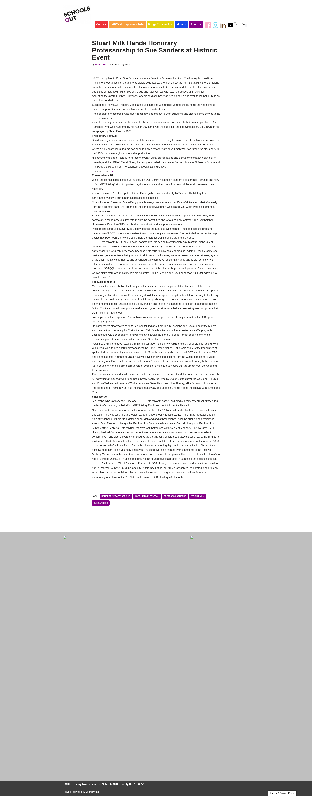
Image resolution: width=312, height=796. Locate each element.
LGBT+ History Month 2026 (127, 24)
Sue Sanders (101, 503)
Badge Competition (160, 24)
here (111, 171)
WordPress (92, 791)
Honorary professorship (115, 496)
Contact (101, 24)
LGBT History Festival (147, 496)
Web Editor (100, 64)
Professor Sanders (175, 496)
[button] (186, 24)
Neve (66, 791)
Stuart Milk (197, 496)
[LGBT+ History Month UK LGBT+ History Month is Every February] (77, 14)
